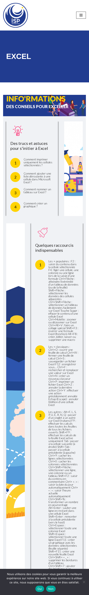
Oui (39, 588)
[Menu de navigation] (81, 15)
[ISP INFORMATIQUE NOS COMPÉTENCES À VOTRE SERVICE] (15, 15)
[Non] (84, 582)
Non (51, 588)
